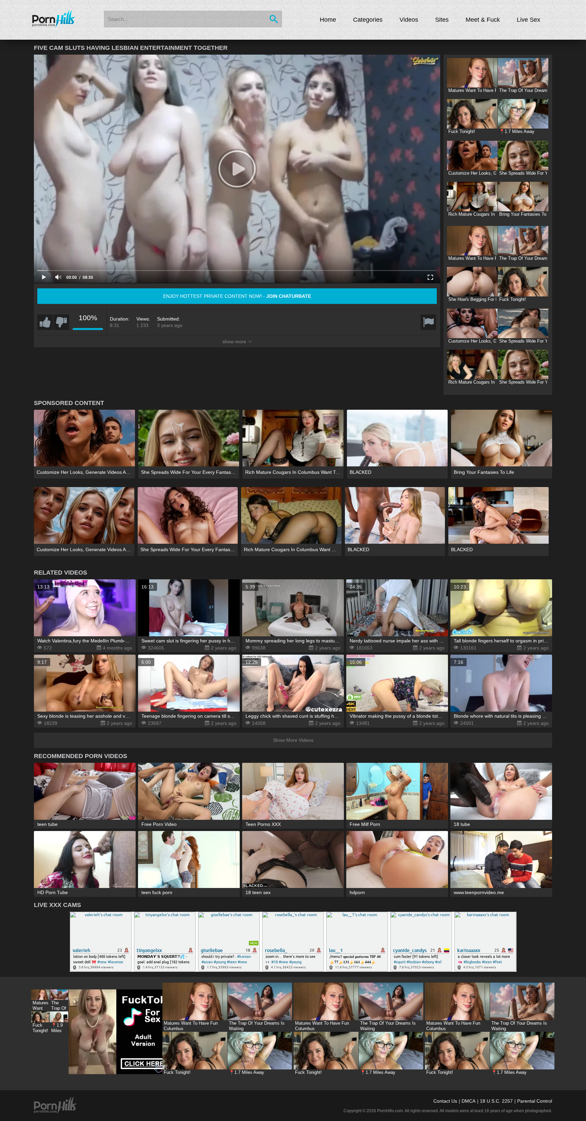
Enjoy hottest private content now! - (237, 296)
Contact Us (445, 1101)
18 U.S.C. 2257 (496, 1101)
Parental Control (534, 1101)
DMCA (468, 1101)
